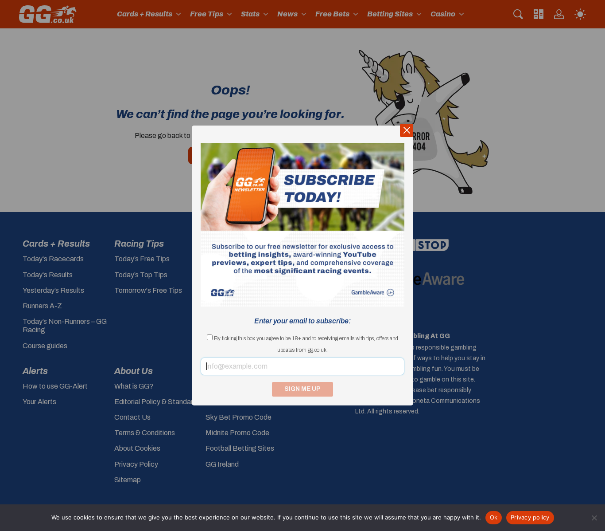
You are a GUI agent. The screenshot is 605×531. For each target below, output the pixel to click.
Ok (494, 517)
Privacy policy (530, 517)
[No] (593, 517)
